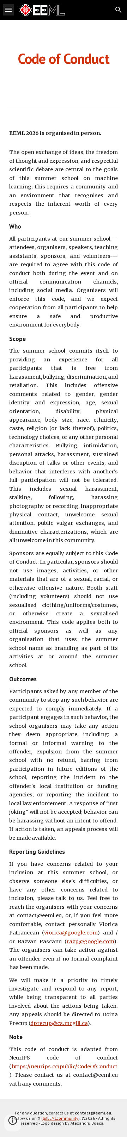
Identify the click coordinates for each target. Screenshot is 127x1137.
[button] (8, 9)
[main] (63, 58)
